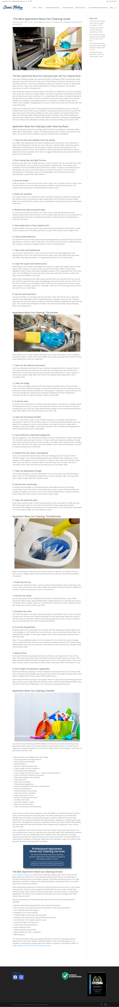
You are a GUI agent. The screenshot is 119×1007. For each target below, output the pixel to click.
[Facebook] (15, 977)
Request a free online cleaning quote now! (33, 945)
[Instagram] (21, 977)
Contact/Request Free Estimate (98, 7)
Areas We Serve (80, 7)
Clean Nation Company (21, 875)
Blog (111, 7)
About (40, 7)
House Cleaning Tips (39, 22)
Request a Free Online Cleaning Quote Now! (47, 864)
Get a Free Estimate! (111, 1)
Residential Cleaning (52, 7)
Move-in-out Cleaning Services (54, 22)
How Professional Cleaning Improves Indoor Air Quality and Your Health (97, 37)
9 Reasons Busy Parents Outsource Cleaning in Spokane (96, 30)
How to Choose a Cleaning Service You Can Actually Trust (97, 23)
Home (34, 7)
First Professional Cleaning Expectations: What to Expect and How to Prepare (98, 45)
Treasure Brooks (19, 22)
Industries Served (68, 7)
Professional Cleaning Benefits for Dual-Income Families (97, 54)
